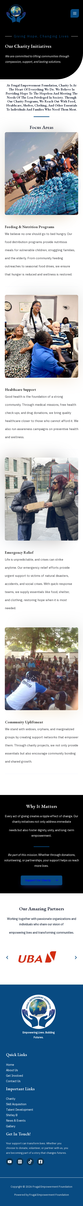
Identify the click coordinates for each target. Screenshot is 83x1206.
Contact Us (13, 1081)
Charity (10, 1099)
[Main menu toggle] (75, 13)
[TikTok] (30, 1161)
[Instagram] (20, 1161)
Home (10, 1065)
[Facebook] (40, 1161)
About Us (12, 1070)
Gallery (10, 1126)
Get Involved (14, 1075)
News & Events (16, 1120)
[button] (7, 957)
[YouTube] (9, 1161)
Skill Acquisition (16, 1104)
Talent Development (19, 1109)
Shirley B (12, 1115)
